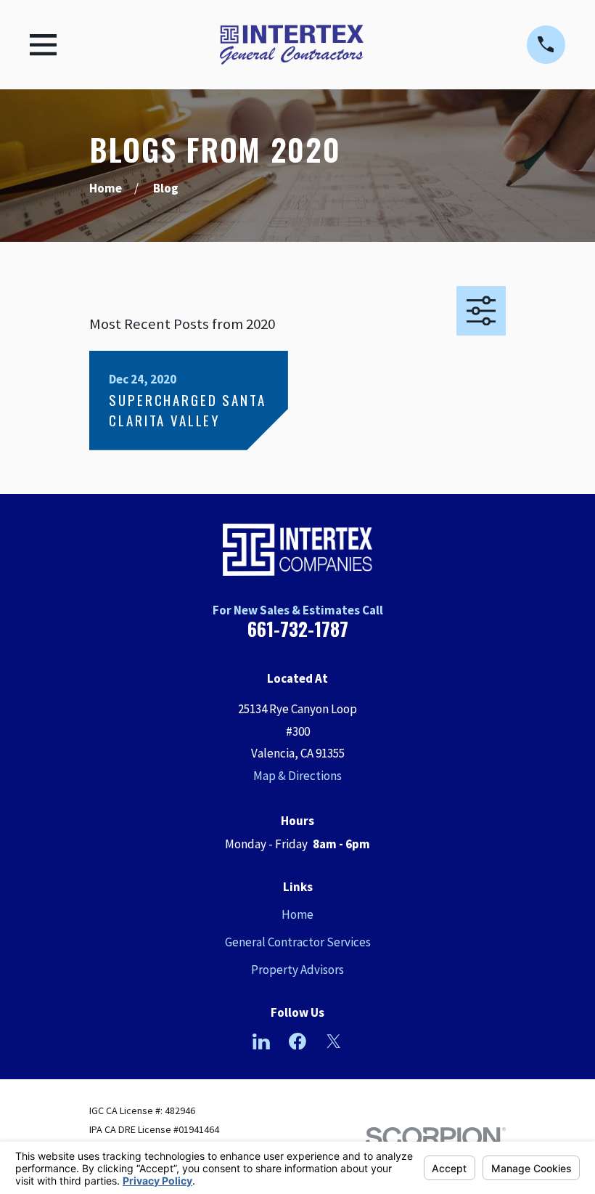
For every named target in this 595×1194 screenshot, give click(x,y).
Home (297, 914)
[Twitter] (333, 1041)
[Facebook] (297, 1041)
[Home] (292, 44)
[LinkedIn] (261, 1041)
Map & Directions (297, 776)
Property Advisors (297, 970)
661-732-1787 (297, 628)
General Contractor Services (298, 942)
